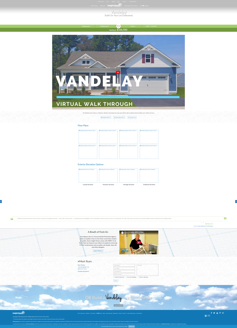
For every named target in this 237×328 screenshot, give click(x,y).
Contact (124, 1)
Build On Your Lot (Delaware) (118, 15)
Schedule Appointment (83, 271)
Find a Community (81, 313)
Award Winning (109, 313)
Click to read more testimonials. (203, 226)
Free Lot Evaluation (131, 277)
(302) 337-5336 (82, 269)
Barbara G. (209, 223)
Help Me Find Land (119, 277)
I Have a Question (143, 277)
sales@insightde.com (83, 267)
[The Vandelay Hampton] (23, 201)
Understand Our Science (131, 6)
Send (115, 280)
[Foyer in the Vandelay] (213, 208)
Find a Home (94, 6)
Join (102, 1)
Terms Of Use (39, 316)
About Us (124, 313)
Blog (107, 1)
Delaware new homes (165, 323)
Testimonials (132, 1)
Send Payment (139, 313)
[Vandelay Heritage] (166, 201)
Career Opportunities (131, 313)
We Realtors (144, 6)
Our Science (92, 313)
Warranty (102, 6)
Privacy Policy (46, 316)
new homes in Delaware (30, 323)
